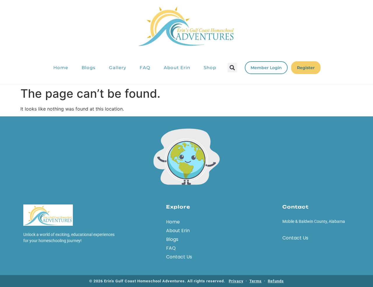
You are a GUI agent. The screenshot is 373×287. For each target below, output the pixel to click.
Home (60, 67)
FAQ (145, 67)
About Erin (177, 67)
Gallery (117, 67)
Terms (255, 281)
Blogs (89, 67)
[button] (232, 67)
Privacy (236, 281)
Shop (210, 67)
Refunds (276, 281)
